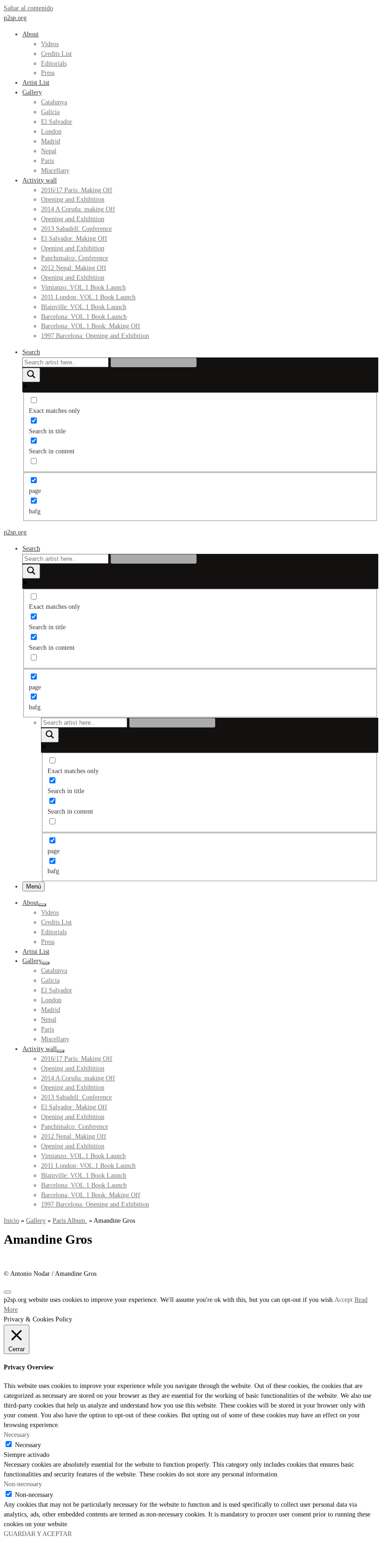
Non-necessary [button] (23, 1484)
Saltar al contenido (28, 8)
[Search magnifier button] (31, 375)
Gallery (36, 1220)
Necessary (28, 1445)
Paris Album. (70, 1220)
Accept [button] (343, 1299)
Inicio (11, 1220)
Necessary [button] (17, 1434)
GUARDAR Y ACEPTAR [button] (38, 1533)
